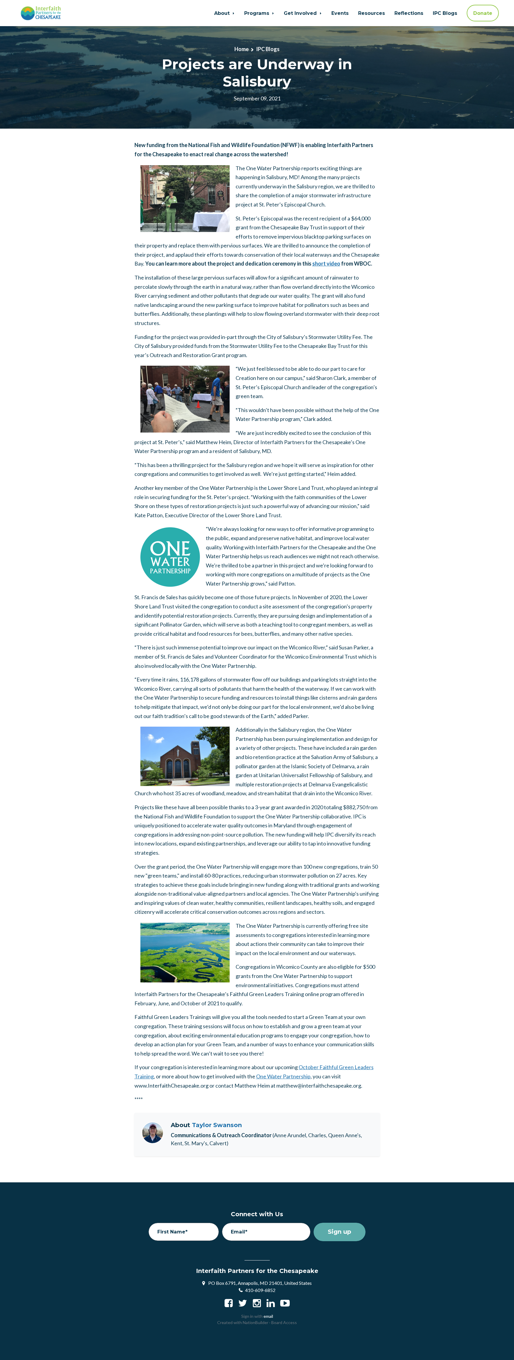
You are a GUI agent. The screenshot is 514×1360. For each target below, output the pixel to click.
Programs (257, 13)
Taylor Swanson (217, 1125)
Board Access (284, 1322)
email (268, 1316)
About (222, 13)
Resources (371, 13)
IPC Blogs (445, 13)
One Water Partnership (283, 1076)
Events (340, 13)
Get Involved (301, 13)
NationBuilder (255, 1322)
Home (241, 49)
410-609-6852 (260, 1290)
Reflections (408, 13)
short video (326, 263)
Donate (482, 13)
